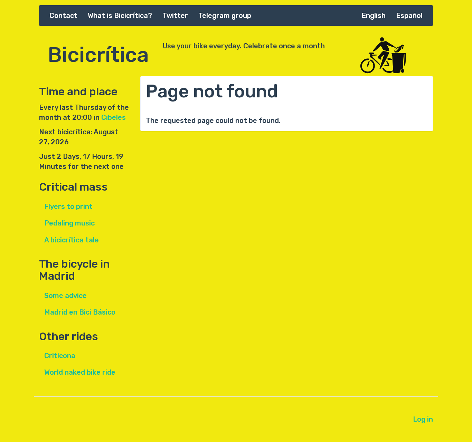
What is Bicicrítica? (120, 15)
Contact (63, 15)
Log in (423, 419)
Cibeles (113, 117)
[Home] (395, 56)
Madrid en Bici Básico (79, 312)
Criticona (59, 356)
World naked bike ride (79, 372)
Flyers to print (68, 206)
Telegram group (224, 15)
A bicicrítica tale (71, 240)
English (373, 15)
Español (409, 15)
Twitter (175, 15)
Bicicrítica (98, 51)
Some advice (65, 295)
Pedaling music (69, 223)
